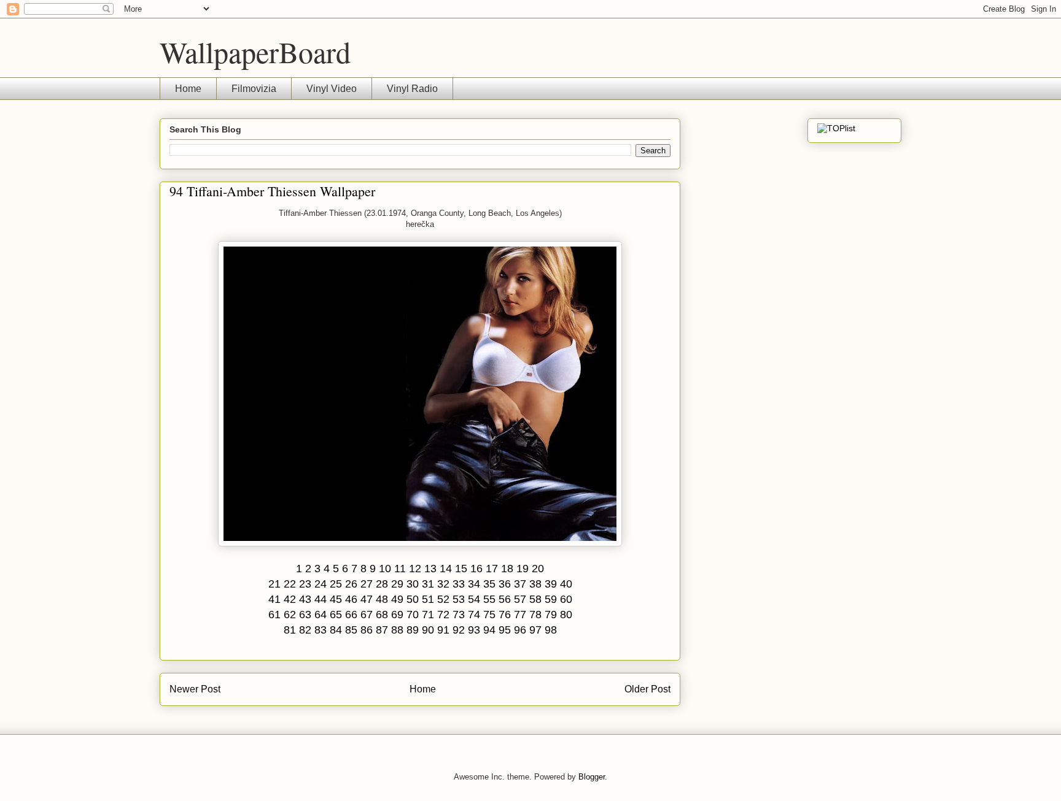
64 (320, 614)
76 (505, 614)
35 (489, 584)
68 (382, 614)
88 (397, 630)
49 (397, 599)
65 (336, 614)
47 (366, 599)
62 (290, 614)
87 (382, 630)
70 (412, 614)
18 (507, 568)
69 (397, 614)
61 (274, 614)
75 (489, 614)
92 (459, 630)
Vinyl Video (331, 88)
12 (415, 568)
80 (566, 614)
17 (492, 568)
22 (290, 584)
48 (382, 599)
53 (459, 599)
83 (320, 630)
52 (443, 599)
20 (538, 568)
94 (489, 630)
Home (188, 88)
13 (430, 568)
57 (520, 599)
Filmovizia (253, 88)
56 (505, 599)
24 (320, 584)
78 (535, 614)
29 (397, 584)
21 (274, 584)
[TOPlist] (836, 128)
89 (412, 630)
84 (336, 630)
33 (459, 584)
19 (522, 568)
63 (305, 614)
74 (474, 614)
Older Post (647, 689)
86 (366, 630)
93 (474, 630)
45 (336, 599)
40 (566, 584)
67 (366, 614)
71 (428, 614)
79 (551, 614)
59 (551, 599)
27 (366, 584)
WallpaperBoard (255, 51)
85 (351, 630)
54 (474, 599)
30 (412, 584)
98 (551, 630)
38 (535, 584)
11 (400, 568)
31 (428, 584)
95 (505, 630)
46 (351, 599)
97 (535, 630)
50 (412, 599)
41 (274, 599)
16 (476, 568)
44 (320, 599)
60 (566, 599)
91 (443, 630)
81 (290, 630)
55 (489, 599)
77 (520, 614)
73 (459, 614)
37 (520, 584)
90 (428, 630)
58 (535, 599)
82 (305, 630)
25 (336, 584)
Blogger (591, 776)
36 (505, 584)
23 (305, 584)
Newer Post (194, 689)
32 (443, 584)
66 (351, 614)
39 (551, 584)
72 (443, 614)
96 (520, 630)
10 (385, 568)
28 (382, 584)
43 (305, 599)
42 (290, 599)
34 (474, 584)
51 (428, 599)
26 (351, 584)
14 (446, 568)
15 (461, 568)
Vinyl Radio (412, 88)
